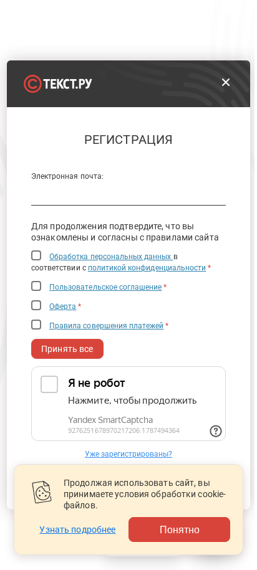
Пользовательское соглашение (105, 287)
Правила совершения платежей (106, 325)
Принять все (67, 349)
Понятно (180, 529)
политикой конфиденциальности (147, 268)
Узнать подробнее (77, 529)
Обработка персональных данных (111, 256)
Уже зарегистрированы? (128, 454)
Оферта (62, 306)
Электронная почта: (67, 176)
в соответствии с (121, 262)
